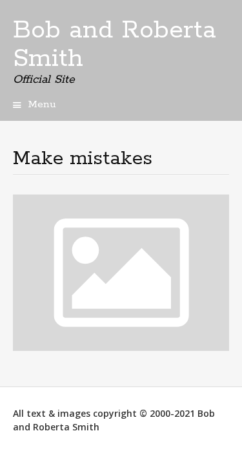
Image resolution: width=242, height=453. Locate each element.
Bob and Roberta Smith (114, 44)
